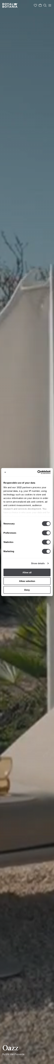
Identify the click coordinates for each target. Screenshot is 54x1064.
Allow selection (27, 581)
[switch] (46, 532)
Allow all (27, 572)
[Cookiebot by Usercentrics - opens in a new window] (38, 472)
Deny (27, 589)
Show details (38, 563)
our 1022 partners (22, 487)
